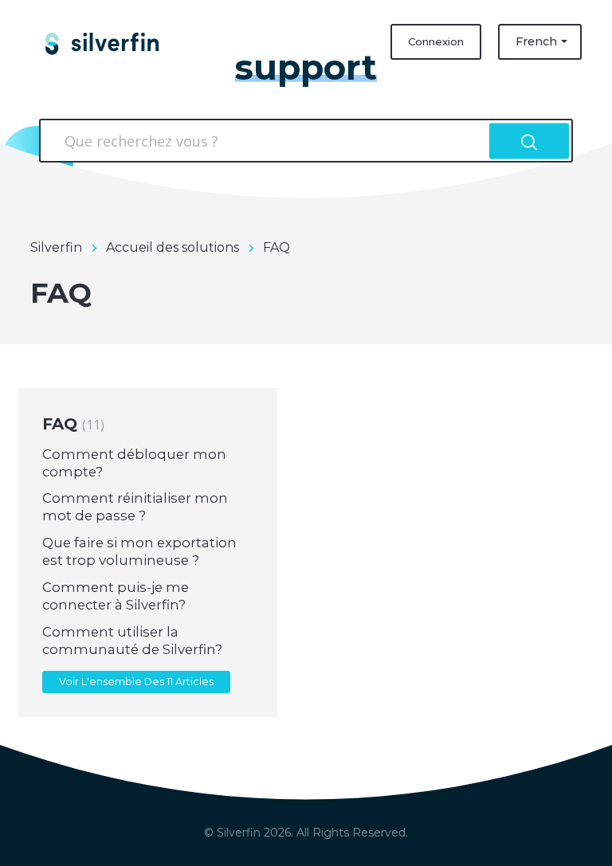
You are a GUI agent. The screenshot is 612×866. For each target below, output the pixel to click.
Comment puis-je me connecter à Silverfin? (115, 596)
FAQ (71, 423)
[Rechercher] (529, 141)
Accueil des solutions (172, 247)
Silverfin (56, 247)
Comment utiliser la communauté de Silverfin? (132, 640)
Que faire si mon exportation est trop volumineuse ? (139, 551)
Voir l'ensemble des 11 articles (136, 682)
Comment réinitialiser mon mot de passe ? (135, 506)
